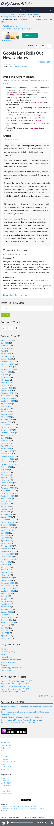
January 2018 (6, 612)
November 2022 (7, 459)
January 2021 (6, 517)
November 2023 (7, 427)
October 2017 (7, 620)
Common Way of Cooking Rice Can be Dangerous (21, 720)
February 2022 (7, 483)
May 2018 (5, 601)
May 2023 (5, 443)
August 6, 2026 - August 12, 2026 (15, 689)
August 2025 (6, 372)
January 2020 (6, 549)
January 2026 (6, 359)
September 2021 (8, 496)
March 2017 (6, 638)
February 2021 (7, 514)
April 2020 (5, 541)
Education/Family (8, 652)
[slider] (22, 822)
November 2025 (7, 364)
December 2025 (7, 361)
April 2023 (5, 446)
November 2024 (7, 396)
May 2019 (5, 570)
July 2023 (5, 438)
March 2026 (6, 353)
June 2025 (5, 377)
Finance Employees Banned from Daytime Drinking (21, 717)
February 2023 (7, 451)
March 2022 (6, 480)
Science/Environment (10, 662)
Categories (36, 10)
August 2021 (6, 498)
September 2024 (8, 401)
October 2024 (7, 398)
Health (4, 654)
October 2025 (7, 367)
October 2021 (7, 493)
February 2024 (7, 419)
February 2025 (7, 388)
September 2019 (8, 559)
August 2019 (6, 562)
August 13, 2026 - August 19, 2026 (15, 686)
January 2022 (6, 485)
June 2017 (5, 630)
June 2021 (5, 504)
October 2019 (7, 556)
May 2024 (5, 411)
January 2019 (6, 580)
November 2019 (7, 554)
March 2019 (6, 575)
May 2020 (5, 538)
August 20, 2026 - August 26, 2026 (15, 684)
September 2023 (8, 433)
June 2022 (5, 472)
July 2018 (5, 596)
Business (5, 649)
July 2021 (5, 501)
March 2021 (6, 512)
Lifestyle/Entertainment (11, 660)
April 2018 (5, 604)
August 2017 (6, 625)
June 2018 (5, 599)
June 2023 (5, 440)
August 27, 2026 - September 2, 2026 (16, 681)
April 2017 (5, 635)
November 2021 (7, 491)
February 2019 (7, 577)
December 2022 (7, 456)
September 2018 (8, 591)
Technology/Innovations (18, 66)
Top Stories (6, 670)
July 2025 (5, 375)
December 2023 (7, 425)
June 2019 (5, 567)
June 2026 (5, 346)
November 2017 (7, 617)
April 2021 (5, 509)
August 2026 (6, 340)
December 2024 (7, 393)
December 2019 (7, 551)
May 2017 (5, 633)
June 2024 (5, 409)
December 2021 (7, 488)
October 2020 (7, 525)
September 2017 (8, 622)
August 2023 (6, 435)
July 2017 (5, 628)
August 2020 (6, 530)
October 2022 (7, 462)
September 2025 (8, 369)
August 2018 (6, 593)
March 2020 (6, 543)
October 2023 (7, 430)
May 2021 (5, 506)
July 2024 (5, 406)
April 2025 (5, 382)
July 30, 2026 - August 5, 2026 (13, 692)
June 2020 (5, 535)
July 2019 (5, 564)
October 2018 (7, 588)
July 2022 (5, 469)
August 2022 (6, 467)
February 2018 (7, 609)
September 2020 (8, 527)
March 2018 (6, 606)
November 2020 (7, 522)
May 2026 (5, 348)
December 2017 (7, 614)
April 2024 (5, 414)
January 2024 (6, 422)
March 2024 (6, 417)
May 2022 (5, 475)
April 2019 (5, 572)
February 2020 (7, 546)
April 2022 (5, 477)
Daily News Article (16, 3)
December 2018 (7, 583)
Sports (4, 665)
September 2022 (8, 464)
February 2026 (7, 356)
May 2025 (5, 380)
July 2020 (5, 533)
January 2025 (6, 390)
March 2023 (6, 448)
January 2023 (6, 454)
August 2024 (6, 404)
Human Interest (7, 657)
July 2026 (5, 343)
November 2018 (7, 585)
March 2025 (6, 385)
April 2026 (5, 351)
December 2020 (7, 520)
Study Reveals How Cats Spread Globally (18, 722)
